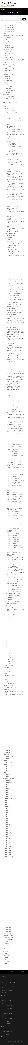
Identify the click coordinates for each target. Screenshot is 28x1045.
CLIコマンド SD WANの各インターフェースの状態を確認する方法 (15, 548)
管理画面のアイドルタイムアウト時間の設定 (15, 359)
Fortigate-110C (8, 824)
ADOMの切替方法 (10, 599)
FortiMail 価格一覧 (7, 661)
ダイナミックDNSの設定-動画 (12, 249)
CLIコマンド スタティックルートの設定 (14, 579)
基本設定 (7, 108)
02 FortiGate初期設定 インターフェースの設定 (15, 123)
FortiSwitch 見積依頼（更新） (9, 29)
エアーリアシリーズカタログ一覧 (10, 98)
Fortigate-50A (7, 790)
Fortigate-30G (7, 703)
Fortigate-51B (7, 796)
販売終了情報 (6, 961)
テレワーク (6, 620)
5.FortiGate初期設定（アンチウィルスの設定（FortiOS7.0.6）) (15, 187)
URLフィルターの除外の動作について (14, 295)
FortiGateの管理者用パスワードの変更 (14, 268)
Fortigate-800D (8, 915)
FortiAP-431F (7, 750)
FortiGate (6, 701)
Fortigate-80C (7, 816)
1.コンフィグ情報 (10, 607)
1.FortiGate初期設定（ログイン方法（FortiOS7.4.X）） (14, 209)
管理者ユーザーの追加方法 (12, 603)
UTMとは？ (6, 39)
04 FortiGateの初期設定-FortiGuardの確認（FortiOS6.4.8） (15, 151)
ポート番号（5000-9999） (9, 645)
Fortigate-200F (8, 864)
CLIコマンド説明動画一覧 (11, 409)
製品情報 (5, 679)
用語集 (5, 677)
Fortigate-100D (8, 822)
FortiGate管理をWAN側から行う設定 (14, 329)
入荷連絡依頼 (6, 667)
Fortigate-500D (8, 870)
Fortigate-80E (7, 820)
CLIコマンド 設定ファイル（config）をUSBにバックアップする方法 (15, 560)
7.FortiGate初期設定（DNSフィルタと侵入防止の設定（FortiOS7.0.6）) (15, 194)
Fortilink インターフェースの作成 (13, 403)
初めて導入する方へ (7, 669)
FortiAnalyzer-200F (9, 860)
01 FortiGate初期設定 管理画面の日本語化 (15, 120)
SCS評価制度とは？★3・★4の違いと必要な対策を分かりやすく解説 (14, 36)
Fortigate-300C (8, 846)
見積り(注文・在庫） (8, 933)
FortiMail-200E (8, 854)
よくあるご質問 (7, 45)
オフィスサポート (7, 104)
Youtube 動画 (7, 957)
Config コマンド (9, 86)
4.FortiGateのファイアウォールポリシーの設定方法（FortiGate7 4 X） (15, 219)
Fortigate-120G (8, 728)
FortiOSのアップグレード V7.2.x (13, 355)
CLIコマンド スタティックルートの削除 (14, 581)
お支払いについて (8, 51)
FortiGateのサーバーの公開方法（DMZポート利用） (15, 256)
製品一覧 (6, 681)
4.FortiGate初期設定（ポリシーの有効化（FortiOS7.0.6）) (15, 184)
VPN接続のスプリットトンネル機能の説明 (15, 320)
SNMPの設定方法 (10, 316)
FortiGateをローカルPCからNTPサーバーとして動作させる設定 (15, 342)
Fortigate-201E (8, 862)
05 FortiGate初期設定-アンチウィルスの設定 (15, 132)
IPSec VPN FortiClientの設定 (12, 407)
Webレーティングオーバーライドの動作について (15, 351)
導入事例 (7, 699)
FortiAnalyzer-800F (9, 782)
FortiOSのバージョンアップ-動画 (13, 243)
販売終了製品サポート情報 (9, 614)
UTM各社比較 (6, 41)
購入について (7, 55)
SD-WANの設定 (10, 369)
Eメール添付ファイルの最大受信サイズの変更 (15, 300)
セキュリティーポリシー (18, 972)
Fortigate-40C (7, 786)
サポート (5, 100)
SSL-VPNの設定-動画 (11, 235)
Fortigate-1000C (8, 921)
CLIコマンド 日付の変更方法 (12, 453)
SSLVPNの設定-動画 (11, 247)
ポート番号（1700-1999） (9, 637)
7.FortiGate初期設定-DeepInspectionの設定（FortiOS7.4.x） (15, 229)
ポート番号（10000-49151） (10, 647)
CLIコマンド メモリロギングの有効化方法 (15, 585)
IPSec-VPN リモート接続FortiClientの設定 (15, 273)
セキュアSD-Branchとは (9, 683)
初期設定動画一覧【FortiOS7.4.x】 (13, 206)
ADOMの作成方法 (10, 597)
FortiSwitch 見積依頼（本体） (9, 31)
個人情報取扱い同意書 (8, 943)
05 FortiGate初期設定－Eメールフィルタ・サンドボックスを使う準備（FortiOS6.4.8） (15, 154)
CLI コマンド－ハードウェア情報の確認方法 (15, 437)
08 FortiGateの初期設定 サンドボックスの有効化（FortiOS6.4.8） (15, 165)
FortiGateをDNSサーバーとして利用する (14, 262)
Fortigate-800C (8, 876)
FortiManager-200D (9, 856)
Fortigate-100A (8, 832)
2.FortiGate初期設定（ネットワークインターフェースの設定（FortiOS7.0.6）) (15, 177)
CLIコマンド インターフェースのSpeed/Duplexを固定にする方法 (13, 527)
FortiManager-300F (9, 893)
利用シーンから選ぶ (7, 671)
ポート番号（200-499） (9, 628)
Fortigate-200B (8, 850)
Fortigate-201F (8, 866)
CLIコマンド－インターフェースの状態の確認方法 (15, 431)
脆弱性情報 (6, 955)
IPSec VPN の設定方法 (11, 405)
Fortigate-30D (7, 784)
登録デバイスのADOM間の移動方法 (13, 601)
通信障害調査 (8, 605)
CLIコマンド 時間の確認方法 (12, 451)
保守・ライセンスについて (10, 57)
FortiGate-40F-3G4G (9, 710)
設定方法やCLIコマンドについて (10, 80)
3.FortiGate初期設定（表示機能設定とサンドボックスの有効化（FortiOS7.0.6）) (15, 180)
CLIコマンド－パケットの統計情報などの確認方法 (15, 434)
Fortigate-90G (7, 726)
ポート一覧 (6, 624)
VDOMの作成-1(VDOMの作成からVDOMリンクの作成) (15, 384)
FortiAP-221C (7, 868)
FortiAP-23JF (7, 746)
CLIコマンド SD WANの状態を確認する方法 (15, 545)
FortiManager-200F (9, 858)
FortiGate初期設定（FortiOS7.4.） (13, 231)
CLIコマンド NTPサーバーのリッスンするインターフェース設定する (15, 509)
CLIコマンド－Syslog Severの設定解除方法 (15, 444)
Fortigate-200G (8, 732)
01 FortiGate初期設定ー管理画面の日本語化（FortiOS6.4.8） (15, 141)
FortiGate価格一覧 (7, 653)
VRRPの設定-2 (9, 399)
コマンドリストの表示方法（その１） (14, 539)
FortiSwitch (6, 772)
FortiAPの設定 (9, 345)
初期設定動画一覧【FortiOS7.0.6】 (13, 171)
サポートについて (8, 70)
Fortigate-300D (8, 880)
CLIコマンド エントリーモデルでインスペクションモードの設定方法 (15, 499)
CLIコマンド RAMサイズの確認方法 (13, 533)
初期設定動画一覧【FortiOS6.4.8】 (13, 138)
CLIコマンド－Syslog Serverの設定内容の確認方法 (15, 442)
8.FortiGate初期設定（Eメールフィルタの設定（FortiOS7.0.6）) (15, 197)
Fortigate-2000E (8, 929)
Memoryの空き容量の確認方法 (12, 535)
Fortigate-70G (7, 720)
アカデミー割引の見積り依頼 (9, 96)
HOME (5, 33)
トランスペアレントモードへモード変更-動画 (15, 241)
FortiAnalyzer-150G (9, 756)
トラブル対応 (7, 78)
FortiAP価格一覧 (7, 655)
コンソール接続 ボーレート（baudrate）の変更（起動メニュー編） (15, 577)
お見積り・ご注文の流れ (9, 935)
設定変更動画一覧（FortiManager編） (13, 593)
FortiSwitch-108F (8, 774)
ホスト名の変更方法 (10, 353)
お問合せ (5, 43)
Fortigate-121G (8, 730)
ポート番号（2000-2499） (9, 639)
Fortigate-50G (7, 712)
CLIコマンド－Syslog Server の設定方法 (14, 439)
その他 (6, 62)
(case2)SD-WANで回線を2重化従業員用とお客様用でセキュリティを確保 (14, 695)
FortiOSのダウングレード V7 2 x (13, 357)
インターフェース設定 (9, 110)
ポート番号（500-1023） (9, 631)
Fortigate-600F (8, 909)
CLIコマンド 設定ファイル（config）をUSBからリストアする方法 (15, 563)
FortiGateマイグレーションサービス (11, 616)
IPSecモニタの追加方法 (11, 367)
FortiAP (5, 744)
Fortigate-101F (8, 842)
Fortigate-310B (8, 891)
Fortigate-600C (8, 874)
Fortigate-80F (7, 722)
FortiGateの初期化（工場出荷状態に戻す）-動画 (15, 412)
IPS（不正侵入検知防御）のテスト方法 (14, 312)
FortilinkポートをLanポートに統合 (13, 251)
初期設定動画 (8, 116)
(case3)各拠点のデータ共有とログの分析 (13, 697)
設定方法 (7, 82)
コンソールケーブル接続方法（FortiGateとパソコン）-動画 (15, 422)
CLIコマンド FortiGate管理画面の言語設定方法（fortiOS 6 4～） (15, 468)
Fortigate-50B (7, 792)
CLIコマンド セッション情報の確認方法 (14, 492)
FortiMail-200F (8, 766)
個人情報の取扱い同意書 (8, 665)
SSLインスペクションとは (9, 685)
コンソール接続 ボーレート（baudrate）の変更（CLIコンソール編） (15, 573)
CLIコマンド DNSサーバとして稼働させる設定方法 (15, 502)
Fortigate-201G (8, 734)
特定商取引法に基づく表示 (9, 675)
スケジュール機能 (10, 393)
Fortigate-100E (8, 834)
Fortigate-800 (7, 913)
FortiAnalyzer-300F (9, 882)
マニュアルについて (9, 66)
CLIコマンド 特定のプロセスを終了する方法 (15, 474)
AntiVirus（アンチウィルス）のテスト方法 (15, 310)
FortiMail (6, 764)
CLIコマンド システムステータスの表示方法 (15, 524)
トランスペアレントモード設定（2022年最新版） (15, 323)
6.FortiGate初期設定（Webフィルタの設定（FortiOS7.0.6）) (15, 190)
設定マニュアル (7, 106)
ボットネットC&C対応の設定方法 (13, 293)
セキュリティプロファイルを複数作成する (15, 283)
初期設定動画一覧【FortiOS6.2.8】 (13, 118)
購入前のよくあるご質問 (9, 49)
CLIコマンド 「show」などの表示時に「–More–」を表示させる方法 (15, 486)
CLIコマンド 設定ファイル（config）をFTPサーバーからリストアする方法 (15, 570)
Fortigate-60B (7, 800)
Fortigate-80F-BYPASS (9, 724)
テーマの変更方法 (10, 363)
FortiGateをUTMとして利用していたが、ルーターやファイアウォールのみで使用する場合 (15, 332)
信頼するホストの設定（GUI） (12, 336)
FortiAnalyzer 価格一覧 (8, 657)
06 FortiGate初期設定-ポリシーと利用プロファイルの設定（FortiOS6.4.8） (15, 159)
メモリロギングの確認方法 (12, 583)
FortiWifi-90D (7, 828)
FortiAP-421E (7, 899)
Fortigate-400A (8, 895)
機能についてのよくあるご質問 (10, 74)
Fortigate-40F (7, 707)
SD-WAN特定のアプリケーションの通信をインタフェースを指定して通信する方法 (15, 380)
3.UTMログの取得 (10, 612)
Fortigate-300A (8, 878)
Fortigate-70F (7, 814)
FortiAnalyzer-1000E (9, 917)
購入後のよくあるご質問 (9, 64)
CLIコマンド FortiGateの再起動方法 (13, 478)
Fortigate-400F (8, 738)
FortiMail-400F (8, 768)
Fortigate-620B (8, 911)
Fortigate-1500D (8, 927)
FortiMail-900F (8, 770)
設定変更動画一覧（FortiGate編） (12, 233)
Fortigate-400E (8, 736)
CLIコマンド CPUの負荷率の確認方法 (14, 537)
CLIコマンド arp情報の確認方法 (13, 518)
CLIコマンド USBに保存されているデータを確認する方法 (15, 555)
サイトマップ (6, 945)
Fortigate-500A (8, 901)
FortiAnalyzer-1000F (9, 758)
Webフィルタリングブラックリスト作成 (14, 291)
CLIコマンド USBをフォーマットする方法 (15, 557)
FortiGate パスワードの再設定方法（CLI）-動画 (15, 418)
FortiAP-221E (7, 748)
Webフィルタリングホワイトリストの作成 (15, 289)
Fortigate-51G (7, 714)
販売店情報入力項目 (8, 94)
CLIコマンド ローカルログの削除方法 (14, 587)
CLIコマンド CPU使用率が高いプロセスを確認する (15, 472)
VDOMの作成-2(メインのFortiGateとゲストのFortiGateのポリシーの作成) (15, 387)
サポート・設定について (10, 53)
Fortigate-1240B (8, 925)
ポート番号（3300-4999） (9, 643)
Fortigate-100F (8, 836)
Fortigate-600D (8, 907)
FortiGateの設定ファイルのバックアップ (14, 264)
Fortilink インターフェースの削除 (13, 401)
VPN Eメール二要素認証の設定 (13, 277)
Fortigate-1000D (8, 923)
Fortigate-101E (8, 840)
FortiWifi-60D (7, 810)
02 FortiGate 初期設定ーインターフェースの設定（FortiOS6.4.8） (15, 144)
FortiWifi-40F (7, 788)
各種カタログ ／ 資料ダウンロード (11, 687)
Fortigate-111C (8, 838)
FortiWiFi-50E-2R (8, 798)
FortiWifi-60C (7, 806)
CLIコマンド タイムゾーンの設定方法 (14, 513)
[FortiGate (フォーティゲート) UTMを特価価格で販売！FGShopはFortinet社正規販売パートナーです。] (11, 3)
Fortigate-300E (8, 884)
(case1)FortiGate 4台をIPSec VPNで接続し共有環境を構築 (14, 692)
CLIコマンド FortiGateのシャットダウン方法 (15, 480)
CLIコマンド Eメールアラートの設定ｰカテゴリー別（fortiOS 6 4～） (15, 462)
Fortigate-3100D (8, 931)
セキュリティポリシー (8, 618)
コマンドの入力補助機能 (11, 543)
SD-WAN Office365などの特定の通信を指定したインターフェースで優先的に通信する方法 (15, 373)
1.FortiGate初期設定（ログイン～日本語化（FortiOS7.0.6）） (15, 174)
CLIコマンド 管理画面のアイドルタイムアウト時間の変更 (15, 456)
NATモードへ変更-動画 (11, 239)
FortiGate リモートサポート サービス (11, 102)
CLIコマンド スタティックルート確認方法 (15, 522)
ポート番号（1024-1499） (9, 633)
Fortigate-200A (8, 848)
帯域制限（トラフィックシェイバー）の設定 (15, 318)
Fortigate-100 (7, 830)
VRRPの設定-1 (9, 397)
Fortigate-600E (8, 740)
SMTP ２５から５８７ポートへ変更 (13, 258)
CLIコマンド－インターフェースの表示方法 (15, 426)
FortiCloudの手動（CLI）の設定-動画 (14, 424)
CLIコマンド (7, 84)
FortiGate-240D (8, 872)
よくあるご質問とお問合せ (9, 47)
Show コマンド (9, 92)
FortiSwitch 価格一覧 (8, 663)
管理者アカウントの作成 (11, 314)
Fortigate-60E (7, 804)
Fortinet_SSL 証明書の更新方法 (13, 395)
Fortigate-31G (7, 705)
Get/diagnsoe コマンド (10, 90)
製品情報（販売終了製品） (9, 778)
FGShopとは (6, 963)
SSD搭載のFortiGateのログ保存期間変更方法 (15, 334)
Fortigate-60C (7, 802)
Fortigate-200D (8, 844)
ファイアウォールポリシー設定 (11, 112)
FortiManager (7, 760)
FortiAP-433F (7, 752)
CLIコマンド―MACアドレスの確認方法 (14, 428)
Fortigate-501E (8, 905)
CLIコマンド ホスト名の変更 (12, 459)
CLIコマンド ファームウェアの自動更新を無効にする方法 (15, 516)
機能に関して (7, 76)
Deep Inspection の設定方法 (12, 308)
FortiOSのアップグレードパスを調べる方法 (15, 287)
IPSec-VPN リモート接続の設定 (13, 271)
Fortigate (5, 953)
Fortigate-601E (8, 742)
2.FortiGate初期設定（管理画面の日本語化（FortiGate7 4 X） (15, 212)
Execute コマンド (9, 88)
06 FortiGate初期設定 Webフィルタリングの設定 (15, 135)
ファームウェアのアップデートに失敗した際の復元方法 (15, 531)
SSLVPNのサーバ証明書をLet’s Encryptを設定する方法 (15, 348)
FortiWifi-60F (7, 812)
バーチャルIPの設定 (10, 285)
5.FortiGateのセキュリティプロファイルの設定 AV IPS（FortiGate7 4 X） (15, 222)
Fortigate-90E (7, 826)
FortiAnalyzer (7, 754)
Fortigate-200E (8, 852)
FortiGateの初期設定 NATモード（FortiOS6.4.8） (13, 168)
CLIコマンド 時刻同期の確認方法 (13, 511)
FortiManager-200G (9, 762)
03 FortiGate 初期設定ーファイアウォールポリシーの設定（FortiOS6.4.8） (15, 147)
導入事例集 (6, 689)
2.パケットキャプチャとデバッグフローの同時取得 (15, 610)
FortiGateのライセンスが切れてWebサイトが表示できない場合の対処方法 (15, 326)
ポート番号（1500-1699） (9, 635)
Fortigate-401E (8, 897)
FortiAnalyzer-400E (9, 780)
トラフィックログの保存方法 (12, 302)
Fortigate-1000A (8, 919)
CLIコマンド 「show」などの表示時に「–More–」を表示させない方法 (15, 483)
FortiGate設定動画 (8, 114)
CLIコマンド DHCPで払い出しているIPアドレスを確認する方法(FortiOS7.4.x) (15, 551)
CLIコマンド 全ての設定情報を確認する (14, 496)
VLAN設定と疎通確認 (11, 361)
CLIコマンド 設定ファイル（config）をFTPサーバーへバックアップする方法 (15, 567)
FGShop (12, 1041)
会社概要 (5, 649)
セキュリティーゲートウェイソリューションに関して (14, 60)
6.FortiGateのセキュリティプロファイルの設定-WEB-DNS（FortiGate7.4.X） (15, 225)
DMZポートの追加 (10, 253)
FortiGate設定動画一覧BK (9, 27)
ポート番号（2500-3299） (9, 641)
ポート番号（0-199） (8, 626)
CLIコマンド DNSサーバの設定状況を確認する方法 (15, 505)
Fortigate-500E (8, 903)
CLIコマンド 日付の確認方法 (12, 449)
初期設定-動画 (9, 237)
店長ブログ (6, 941)
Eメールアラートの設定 (11, 281)
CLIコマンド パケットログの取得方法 (14, 589)
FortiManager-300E (9, 889)
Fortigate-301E (8, 887)
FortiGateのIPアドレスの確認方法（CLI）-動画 (15, 415)
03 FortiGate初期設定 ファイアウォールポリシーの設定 (15, 127)
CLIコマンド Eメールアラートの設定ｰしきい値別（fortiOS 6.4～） (15, 465)
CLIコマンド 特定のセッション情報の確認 (15, 494)
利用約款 (5, 673)
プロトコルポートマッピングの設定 (13, 297)
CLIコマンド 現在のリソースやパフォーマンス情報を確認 (15, 489)
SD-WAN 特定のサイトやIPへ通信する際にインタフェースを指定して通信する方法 (15, 377)
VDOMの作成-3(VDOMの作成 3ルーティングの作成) (15, 390)
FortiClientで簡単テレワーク (9, 25)
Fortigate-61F (7, 718)
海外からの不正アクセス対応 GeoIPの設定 (15, 279)
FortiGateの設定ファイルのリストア (13, 266)
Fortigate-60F (7, 716)
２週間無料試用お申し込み (9, 937)
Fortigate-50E (7, 794)
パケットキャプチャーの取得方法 (13, 306)
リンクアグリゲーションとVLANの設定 (14, 304)
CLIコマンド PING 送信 (11, 476)
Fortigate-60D (7, 808)
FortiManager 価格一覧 (8, 659)
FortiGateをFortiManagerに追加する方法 (14, 595)
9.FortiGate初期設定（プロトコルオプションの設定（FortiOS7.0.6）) (15, 200)
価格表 (5, 651)
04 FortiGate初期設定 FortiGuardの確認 (14, 129)
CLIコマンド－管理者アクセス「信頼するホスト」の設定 (15, 447)
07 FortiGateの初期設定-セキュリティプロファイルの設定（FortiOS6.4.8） (15, 162)
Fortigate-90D (7, 818)
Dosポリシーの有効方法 (11, 275)
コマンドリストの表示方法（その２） (14, 541)
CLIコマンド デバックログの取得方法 (14, 591)
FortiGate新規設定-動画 (11, 245)
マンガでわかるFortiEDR (8, 939)
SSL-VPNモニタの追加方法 (12, 365)
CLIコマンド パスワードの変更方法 (13, 520)
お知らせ (5, 948)
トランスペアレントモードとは (10, 622)
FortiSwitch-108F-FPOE (9, 776)
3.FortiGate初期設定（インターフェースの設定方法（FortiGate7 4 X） (15, 216)
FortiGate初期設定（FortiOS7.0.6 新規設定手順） (15, 204)
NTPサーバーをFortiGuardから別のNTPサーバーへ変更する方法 (15, 339)
